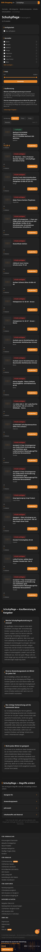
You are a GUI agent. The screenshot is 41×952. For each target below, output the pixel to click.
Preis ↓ (30, 118)
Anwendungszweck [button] (10, 801)
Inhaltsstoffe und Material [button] (13, 815)
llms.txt (6, 929)
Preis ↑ (23, 118)
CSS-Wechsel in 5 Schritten (10, 914)
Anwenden (20, 81)
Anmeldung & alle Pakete (10, 877)
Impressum (5, 921)
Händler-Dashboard (8, 880)
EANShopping (7, 2)
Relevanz (15, 118)
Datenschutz (6, 924)
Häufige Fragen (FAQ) (8, 851)
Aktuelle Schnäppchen (9, 843)
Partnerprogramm (7, 888)
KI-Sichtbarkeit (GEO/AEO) (10, 869)
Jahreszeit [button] (7, 808)
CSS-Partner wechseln (9, 867)
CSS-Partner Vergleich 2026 (10, 908)
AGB (3, 927)
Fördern (4, 854)
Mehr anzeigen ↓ (8, 65)
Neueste (7, 122)
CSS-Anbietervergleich (9, 890)
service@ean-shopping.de (10, 895)
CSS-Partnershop (9, 861)
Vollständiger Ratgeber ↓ (10, 110)
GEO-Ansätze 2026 (8, 911)
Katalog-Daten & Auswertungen (12, 906)
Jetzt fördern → (7, 949)
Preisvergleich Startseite (10, 840)
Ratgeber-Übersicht (8, 903)
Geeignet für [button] (8, 795)
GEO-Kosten (5, 872)
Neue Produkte (6, 846)
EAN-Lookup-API (7, 875)
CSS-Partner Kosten (8, 864)
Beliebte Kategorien (8, 848)
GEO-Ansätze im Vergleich (10, 893)
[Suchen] (39, 2)
